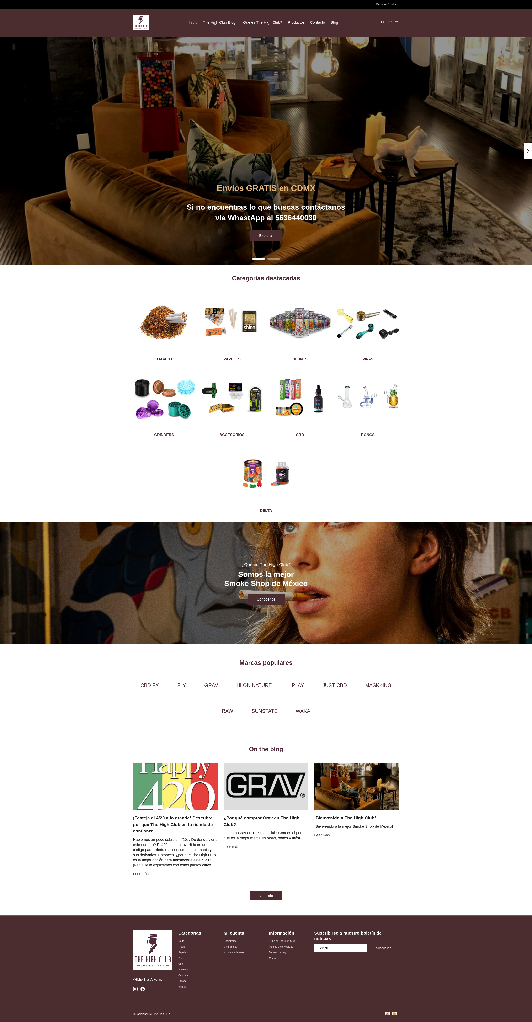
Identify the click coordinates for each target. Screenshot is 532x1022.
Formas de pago (278, 952)
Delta (181, 941)
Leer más (141, 874)
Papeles (183, 952)
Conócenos (266, 599)
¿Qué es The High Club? (261, 22)
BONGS (368, 435)
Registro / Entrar (387, 4)
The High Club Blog (219, 22)
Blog (334, 22)
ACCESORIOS (232, 435)
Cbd (180, 963)
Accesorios (184, 969)
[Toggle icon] (382, 23)
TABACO (164, 359)
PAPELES (232, 359)
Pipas (181, 946)
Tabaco (182, 981)
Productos (296, 22)
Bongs (182, 986)
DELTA (266, 510)
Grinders (183, 975)
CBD (300, 435)
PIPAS (367, 359)
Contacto (317, 22)
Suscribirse (383, 948)
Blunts (181, 958)
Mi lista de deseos (234, 952)
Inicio (193, 22)
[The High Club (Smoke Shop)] (141, 22)
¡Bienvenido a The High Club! (345, 817)
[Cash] (387, 1014)
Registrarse (230, 941)
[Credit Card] (394, 1014)
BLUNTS (300, 359)
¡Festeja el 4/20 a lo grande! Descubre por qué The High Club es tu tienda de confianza (173, 824)
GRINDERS (164, 435)
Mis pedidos (230, 946)
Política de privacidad (281, 946)
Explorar (266, 235)
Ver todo (266, 896)
